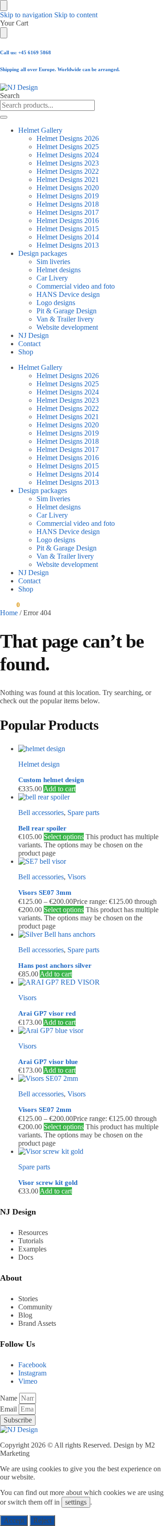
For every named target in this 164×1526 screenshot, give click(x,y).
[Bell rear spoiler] (91, 797)
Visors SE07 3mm (45, 892)
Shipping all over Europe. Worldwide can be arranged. (60, 69)
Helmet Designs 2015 (67, 229)
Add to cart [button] (59, 789)
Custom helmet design (51, 780)
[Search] (3, 117)
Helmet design (39, 764)
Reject (42, 1520)
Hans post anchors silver (55, 965)
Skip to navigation (26, 15)
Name (9, 1398)
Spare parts (83, 812)
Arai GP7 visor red (47, 1013)
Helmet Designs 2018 (67, 204)
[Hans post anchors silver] (91, 934)
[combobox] (47, 105)
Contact (29, 344)
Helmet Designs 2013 (67, 245)
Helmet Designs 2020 (67, 188)
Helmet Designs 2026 (67, 138)
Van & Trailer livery (65, 319)
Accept (14, 1520)
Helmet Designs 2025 (67, 147)
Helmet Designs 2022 (67, 171)
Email (9, 1409)
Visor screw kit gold (47, 1182)
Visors (76, 877)
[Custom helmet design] (91, 749)
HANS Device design (68, 294)
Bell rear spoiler (42, 828)
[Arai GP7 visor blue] (91, 1031)
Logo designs (55, 302)
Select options (64, 837)
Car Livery (52, 278)
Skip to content (75, 15)
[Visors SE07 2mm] (91, 1078)
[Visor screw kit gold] (91, 1151)
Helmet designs (58, 270)
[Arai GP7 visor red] (91, 982)
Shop (25, 352)
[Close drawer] (3, 32)
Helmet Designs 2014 (67, 237)
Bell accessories (41, 812)
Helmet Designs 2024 (67, 155)
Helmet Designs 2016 (67, 220)
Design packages (42, 253)
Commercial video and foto (75, 286)
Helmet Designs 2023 (67, 163)
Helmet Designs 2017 (67, 212)
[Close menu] (3, 5)
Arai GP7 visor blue (48, 1061)
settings (76, 1502)
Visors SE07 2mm (45, 1109)
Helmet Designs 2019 (67, 196)
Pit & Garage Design (66, 311)
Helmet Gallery (40, 130)
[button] (10, 604)
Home (9, 613)
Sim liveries (53, 261)
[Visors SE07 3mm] (91, 861)
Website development (67, 327)
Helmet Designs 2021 (67, 179)
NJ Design (33, 335)
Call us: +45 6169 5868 (25, 52)
